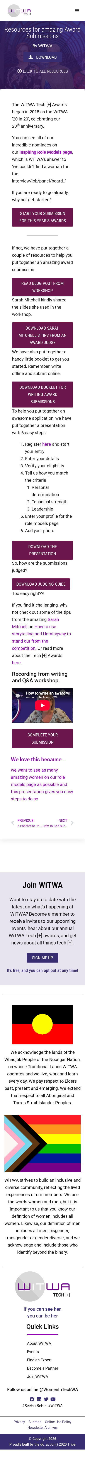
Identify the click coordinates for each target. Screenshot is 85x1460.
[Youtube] (53, 1399)
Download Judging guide (41, 584)
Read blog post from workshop (42, 287)
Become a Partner (42, 1368)
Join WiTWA (37, 1376)
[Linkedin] (39, 1399)
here (46, 444)
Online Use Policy (58, 1422)
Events (33, 1351)
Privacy (19, 1422)
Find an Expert (39, 1360)
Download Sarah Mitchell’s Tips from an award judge (42, 335)
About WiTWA (39, 1343)
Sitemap (35, 1422)
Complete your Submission (42, 738)
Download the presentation (42, 550)
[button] (77, 10)
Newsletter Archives (42, 1428)
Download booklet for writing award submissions (42, 394)
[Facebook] (32, 1399)
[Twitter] (46, 1399)
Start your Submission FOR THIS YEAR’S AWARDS (42, 217)
